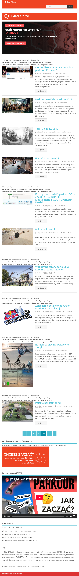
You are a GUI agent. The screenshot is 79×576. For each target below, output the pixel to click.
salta (17, 560)
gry (72, 552)
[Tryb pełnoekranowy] (74, 516)
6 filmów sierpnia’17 (47, 158)
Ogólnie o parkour (62, 406)
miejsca (44, 555)
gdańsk (58, 551)
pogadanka (70, 558)
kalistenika (19, 555)
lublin (40, 555)
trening (41, 560)
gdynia (65, 552)
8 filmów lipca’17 (45, 229)
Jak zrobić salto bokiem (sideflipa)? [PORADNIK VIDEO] (19, 541)
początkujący (41, 558)
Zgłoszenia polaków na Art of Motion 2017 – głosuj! (52, 307)
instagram (10, 555)
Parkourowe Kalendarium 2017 (53, 99)
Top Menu (11, 2)
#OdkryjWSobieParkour (11, 552)
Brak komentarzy (62, 73)
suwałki (25, 560)
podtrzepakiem (62, 558)
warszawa (56, 560)
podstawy (54, 558)
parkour (21, 557)
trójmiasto (49, 560)
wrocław (65, 560)
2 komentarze (67, 132)
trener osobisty (34, 560)
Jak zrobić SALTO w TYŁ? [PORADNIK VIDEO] (16, 534)
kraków (30, 554)
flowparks (27, 552)
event (22, 552)
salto (21, 560)
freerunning (49, 552)
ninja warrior (70, 555)
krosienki (36, 554)
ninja (65, 554)
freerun (39, 551)
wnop (61, 560)
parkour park (32, 557)
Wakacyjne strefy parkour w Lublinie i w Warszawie (52, 268)
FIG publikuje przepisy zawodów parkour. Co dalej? (54, 69)
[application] (39, 497)
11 (49, 434)
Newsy (59, 312)
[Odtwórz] (5, 516)
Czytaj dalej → (41, 91)
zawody (71, 560)
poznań (13, 560)
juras (14, 555)
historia (4, 555)
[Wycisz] (71, 516)
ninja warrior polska (8, 558)
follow (32, 552)
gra (70, 552)
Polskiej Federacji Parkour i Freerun (54, 445)
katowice (25, 555)
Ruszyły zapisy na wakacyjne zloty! (52, 346)
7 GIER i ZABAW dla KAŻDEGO (12, 528)
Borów (39, 73)
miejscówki (50, 555)
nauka (61, 555)
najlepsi (56, 555)
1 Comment (68, 312)
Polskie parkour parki (48, 402)
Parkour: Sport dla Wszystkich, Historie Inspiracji (17, 537)
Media (64, 232)
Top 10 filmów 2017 (46, 128)
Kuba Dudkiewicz (42, 132)
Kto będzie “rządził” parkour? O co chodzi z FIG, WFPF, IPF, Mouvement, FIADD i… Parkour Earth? (55, 198)
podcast (48, 558)
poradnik (6, 560)
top (29, 560)
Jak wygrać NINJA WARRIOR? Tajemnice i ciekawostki (19, 531)
